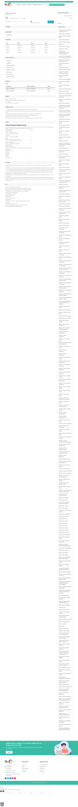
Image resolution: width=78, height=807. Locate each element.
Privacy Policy (38, 802)
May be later (55, 800)
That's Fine (55, 803)
